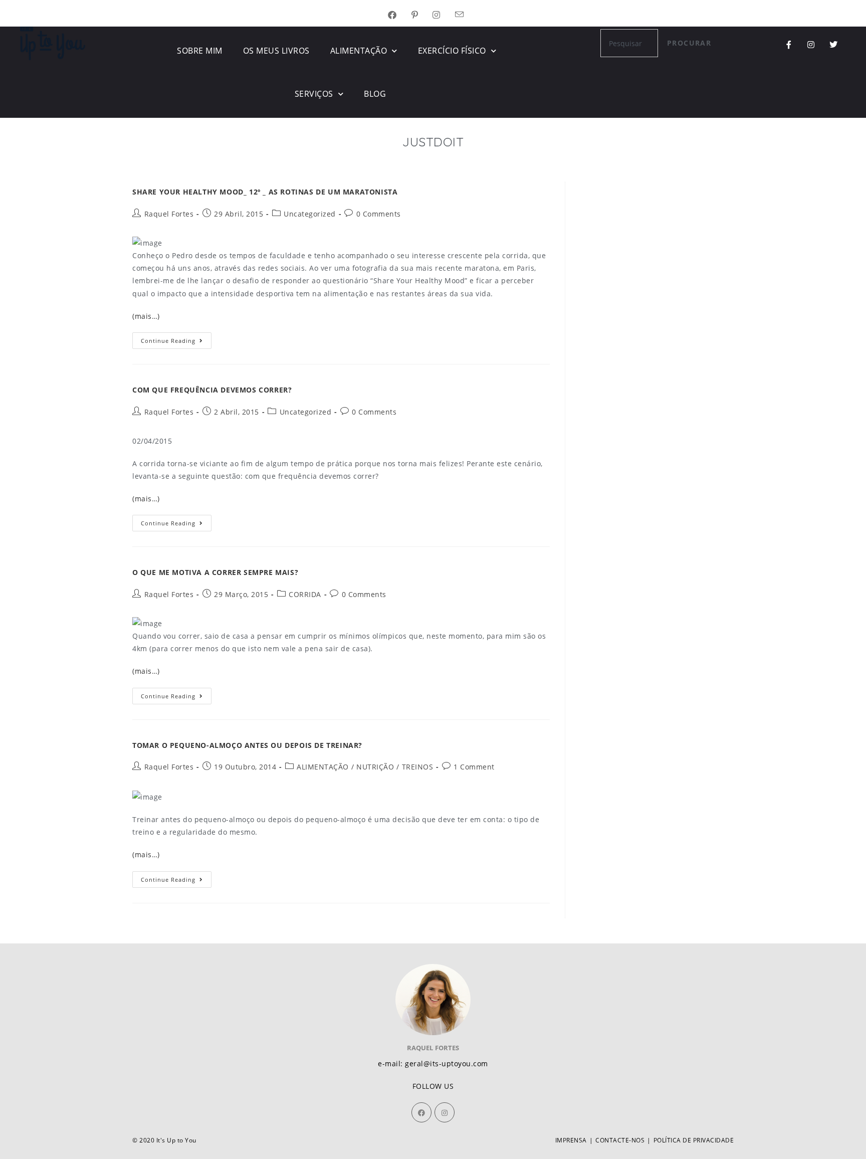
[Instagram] (811, 45)
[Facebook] (421, 1112)
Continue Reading (176, 338)
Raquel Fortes (169, 214)
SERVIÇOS (314, 93)
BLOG (375, 93)
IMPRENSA (571, 1140)
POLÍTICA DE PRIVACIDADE (694, 1140)
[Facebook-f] (789, 45)
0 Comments (378, 214)
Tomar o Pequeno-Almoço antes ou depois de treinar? (247, 745)
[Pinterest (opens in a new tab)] (422, 15)
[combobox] (629, 43)
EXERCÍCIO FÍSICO (452, 50)
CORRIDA (305, 594)
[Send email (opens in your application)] (467, 15)
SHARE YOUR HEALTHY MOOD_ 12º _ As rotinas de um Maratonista (264, 192)
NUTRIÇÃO (375, 766)
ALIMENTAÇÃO (358, 50)
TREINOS (418, 766)
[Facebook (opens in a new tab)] (399, 15)
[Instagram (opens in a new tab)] (443, 15)
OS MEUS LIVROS (276, 50)
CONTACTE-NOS (619, 1140)
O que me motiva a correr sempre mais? (215, 572)
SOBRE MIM (200, 50)
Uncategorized (310, 214)
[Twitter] (833, 45)
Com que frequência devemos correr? (212, 390)
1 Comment (474, 766)
